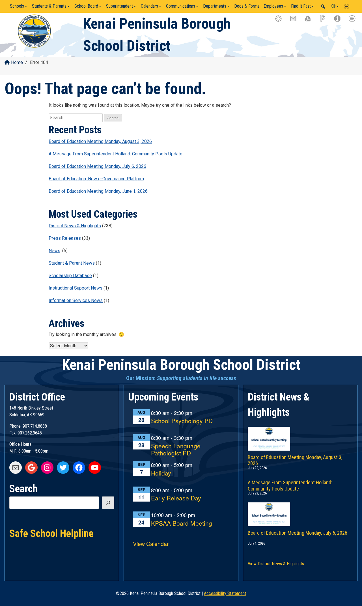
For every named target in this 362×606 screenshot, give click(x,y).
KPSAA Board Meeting (181, 523)
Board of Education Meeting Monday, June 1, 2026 (98, 191)
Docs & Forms (247, 6)
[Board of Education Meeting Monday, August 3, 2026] (300, 433)
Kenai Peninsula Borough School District (181, 364)
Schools (17, 6)
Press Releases (65, 238)
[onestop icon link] (340, 21)
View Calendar (151, 543)
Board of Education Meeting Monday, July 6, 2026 (97, 166)
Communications (180, 6)
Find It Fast (301, 6)
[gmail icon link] (296, 21)
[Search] (108, 502)
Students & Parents (49, 6)
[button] (323, 6)
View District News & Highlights (276, 563)
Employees (273, 6)
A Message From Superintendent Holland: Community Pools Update (115, 154)
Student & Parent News (72, 263)
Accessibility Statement (225, 593)
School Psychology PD (182, 421)
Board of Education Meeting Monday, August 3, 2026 (100, 141)
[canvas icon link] (281, 21)
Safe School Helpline (51, 533)
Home (17, 62)
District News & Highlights (75, 225)
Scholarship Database (70, 275)
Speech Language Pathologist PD (176, 449)
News (54, 250)
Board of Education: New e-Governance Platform (96, 178)
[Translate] (335, 6)
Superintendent (119, 6)
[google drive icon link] (310, 21)
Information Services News (76, 300)
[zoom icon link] (354, 21)
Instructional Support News (75, 288)
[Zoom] (348, 6)
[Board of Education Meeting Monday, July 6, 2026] (300, 508)
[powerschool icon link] (325, 21)
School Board (86, 6)
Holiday (161, 473)
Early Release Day (176, 498)
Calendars (149, 6)
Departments (214, 6)
